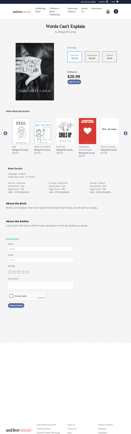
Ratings (11, 266)
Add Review (12, 239)
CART (113, 2)
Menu (116, 11)
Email (10, 255)
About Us (84, 10)
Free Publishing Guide (46, 425)
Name (11, 244)
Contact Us (72, 428)
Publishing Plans (40, 10)
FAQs (69, 432)
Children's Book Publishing (55, 11)
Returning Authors (72, 10)
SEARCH (102, 2)
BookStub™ (103, 432)
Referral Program (105, 425)
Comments (13, 278)
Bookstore (97, 8)
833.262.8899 (90, 2)
